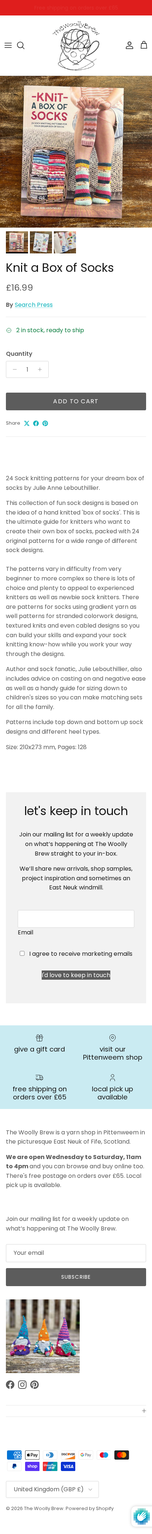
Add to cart (76, 401)
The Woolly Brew (43, 1508)
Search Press (34, 305)
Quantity (19, 354)
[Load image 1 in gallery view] (76, 152)
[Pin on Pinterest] (45, 423)
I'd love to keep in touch (76, 975)
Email (25, 932)
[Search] (24, 45)
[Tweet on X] (27, 423)
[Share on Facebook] (36, 423)
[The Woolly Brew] (76, 45)
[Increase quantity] (41, 369)
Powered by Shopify (90, 1508)
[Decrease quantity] (12, 369)
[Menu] (8, 45)
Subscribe (76, 1277)
